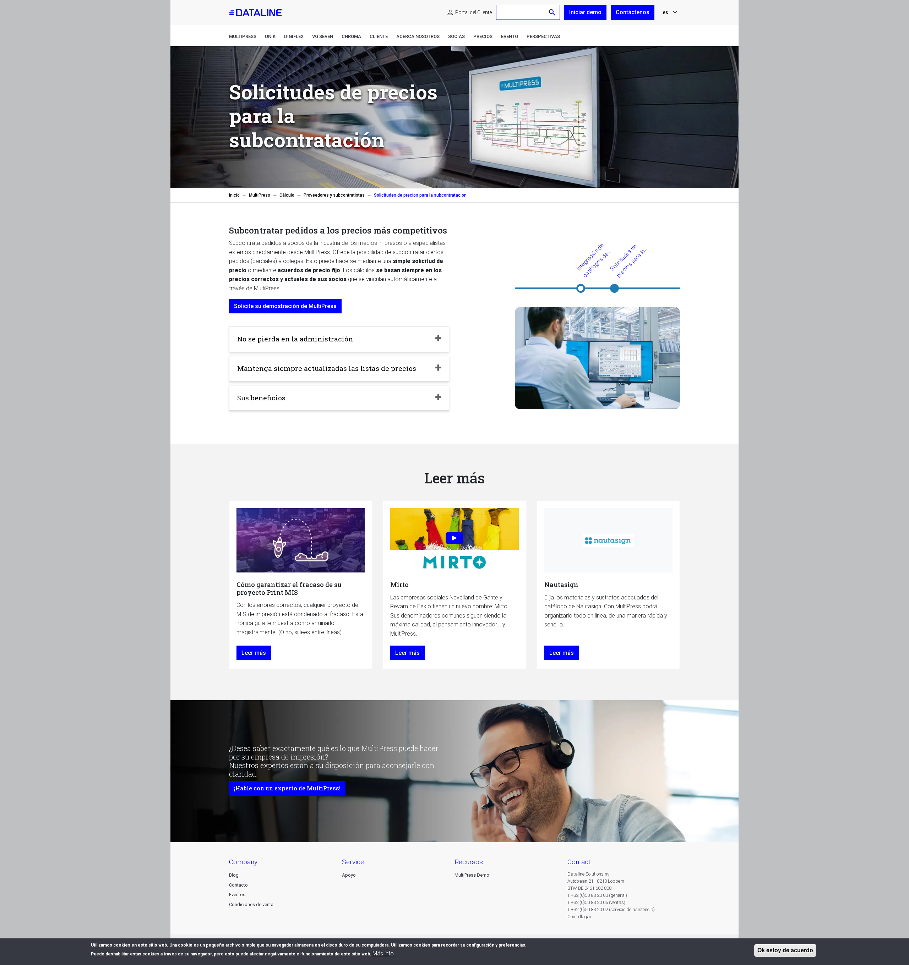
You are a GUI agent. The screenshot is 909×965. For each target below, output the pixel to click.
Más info (383, 953)
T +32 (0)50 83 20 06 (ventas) (596, 902)
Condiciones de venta (251, 904)
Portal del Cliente (473, 12)
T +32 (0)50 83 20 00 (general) (597, 895)
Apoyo (349, 875)
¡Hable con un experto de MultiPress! (287, 788)
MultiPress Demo (471, 875)
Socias (456, 36)
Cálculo (286, 195)
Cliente (379, 36)
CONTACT (578, 862)
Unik (270, 36)
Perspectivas (543, 36)
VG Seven (322, 36)
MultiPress (242, 36)
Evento (509, 36)
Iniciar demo (585, 12)
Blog (234, 875)
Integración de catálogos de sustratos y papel (599, 260)
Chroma (351, 36)
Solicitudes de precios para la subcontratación (632, 261)
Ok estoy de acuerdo (785, 950)
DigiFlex (294, 36)
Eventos (237, 894)
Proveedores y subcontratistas (334, 195)
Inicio (234, 195)
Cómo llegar (579, 916)
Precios (482, 36)
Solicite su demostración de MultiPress (285, 306)
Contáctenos (632, 12)
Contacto (238, 885)
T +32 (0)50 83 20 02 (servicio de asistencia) (611, 909)
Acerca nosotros (418, 36)
